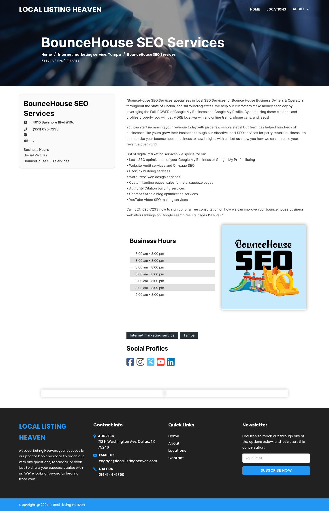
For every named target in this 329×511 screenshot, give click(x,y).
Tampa (114, 54)
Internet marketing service (82, 54)
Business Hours (36, 149)
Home (255, 9)
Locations (276, 9)
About (173, 443)
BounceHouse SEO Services (46, 161)
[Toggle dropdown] (308, 9)
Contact (176, 457)
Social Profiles (35, 155)
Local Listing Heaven (60, 9)
